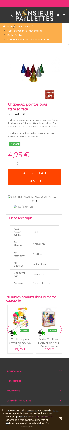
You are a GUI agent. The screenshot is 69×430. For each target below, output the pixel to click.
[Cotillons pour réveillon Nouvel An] (20, 318)
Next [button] (61, 329)
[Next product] (68, 44)
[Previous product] (66, 44)
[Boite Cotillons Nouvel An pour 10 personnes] (49, 318)
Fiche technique (21, 218)
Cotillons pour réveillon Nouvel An (20, 342)
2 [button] (36, 201)
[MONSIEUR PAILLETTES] (34, 15)
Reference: (13, 114)
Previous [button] (8, 329)
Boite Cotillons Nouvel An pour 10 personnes (48, 342)
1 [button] (33, 201)
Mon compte (14, 380)
